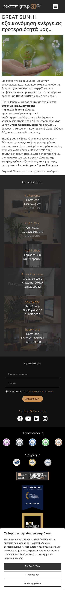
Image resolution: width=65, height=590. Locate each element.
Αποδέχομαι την (31, 391)
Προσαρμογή (32, 574)
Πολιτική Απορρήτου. (41, 391)
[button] (55, 6)
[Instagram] (45, 418)
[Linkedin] (36, 418)
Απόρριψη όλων (32, 583)
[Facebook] (20, 418)
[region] (32, 559)
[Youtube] (28, 418)
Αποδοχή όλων (32, 566)
